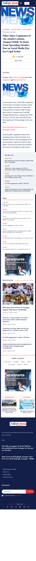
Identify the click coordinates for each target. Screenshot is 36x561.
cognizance (6, 80)
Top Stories (26, 29)
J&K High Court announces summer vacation (27, 411)
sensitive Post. (21, 80)
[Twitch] (20, 507)
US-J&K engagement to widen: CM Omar (17, 183)
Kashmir (6, 29)
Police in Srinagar (19, 77)
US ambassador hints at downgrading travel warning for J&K (18, 238)
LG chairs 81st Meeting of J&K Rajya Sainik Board (15, 243)
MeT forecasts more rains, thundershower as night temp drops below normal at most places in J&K (9, 410)
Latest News (16, 29)
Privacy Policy (18, 495)
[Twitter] (16, 65)
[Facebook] (12, 65)
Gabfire (24, 504)
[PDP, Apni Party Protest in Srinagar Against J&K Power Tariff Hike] (18, 294)
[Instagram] (11, 507)
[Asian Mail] (14, 57)
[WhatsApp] (24, 65)
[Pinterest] (20, 65)
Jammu (7, 173)
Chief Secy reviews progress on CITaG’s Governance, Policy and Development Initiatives (15, 319)
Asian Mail (20, 56)
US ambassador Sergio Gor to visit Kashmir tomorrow (16, 249)
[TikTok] (16, 507)
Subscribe (30, 491)
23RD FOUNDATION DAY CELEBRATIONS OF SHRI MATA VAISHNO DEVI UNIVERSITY (17, 231)
